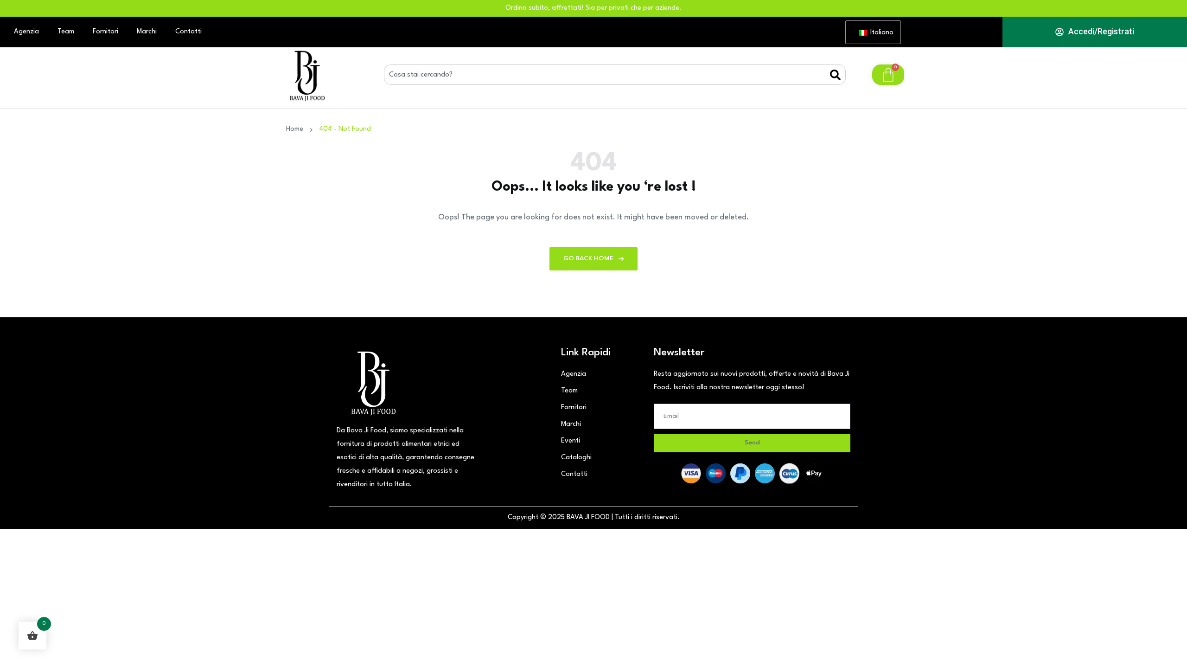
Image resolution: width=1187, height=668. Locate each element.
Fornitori (105, 31)
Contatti (188, 31)
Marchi (147, 31)
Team (65, 31)
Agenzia (26, 31)
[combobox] (607, 74)
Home (296, 129)
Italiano (879, 32)
